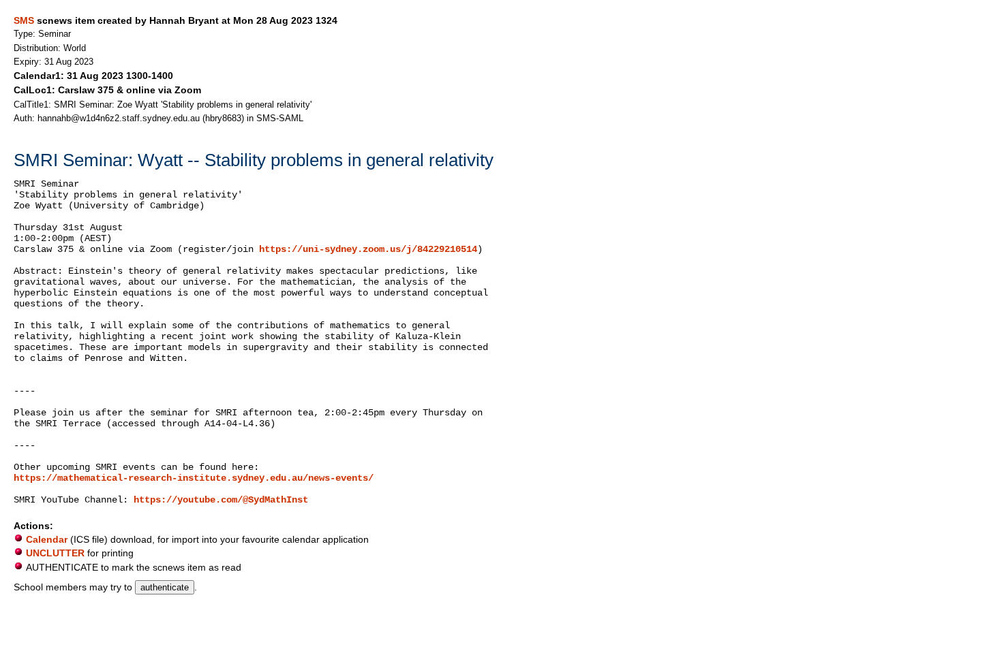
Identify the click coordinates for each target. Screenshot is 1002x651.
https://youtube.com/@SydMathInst (221, 499)
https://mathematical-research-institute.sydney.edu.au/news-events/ (194, 478)
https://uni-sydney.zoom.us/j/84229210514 (368, 249)
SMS (24, 20)
